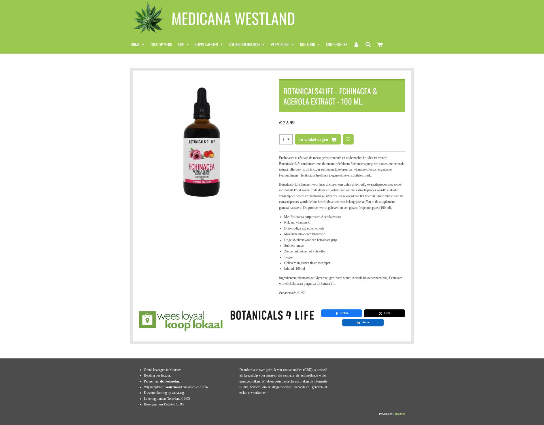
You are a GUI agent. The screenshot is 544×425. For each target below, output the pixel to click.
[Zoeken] (368, 44)
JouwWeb (399, 413)
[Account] (356, 44)
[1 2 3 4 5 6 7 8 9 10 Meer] (286, 139)
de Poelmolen (169, 381)
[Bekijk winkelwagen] (380, 44)
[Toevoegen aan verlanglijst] (348, 139)
